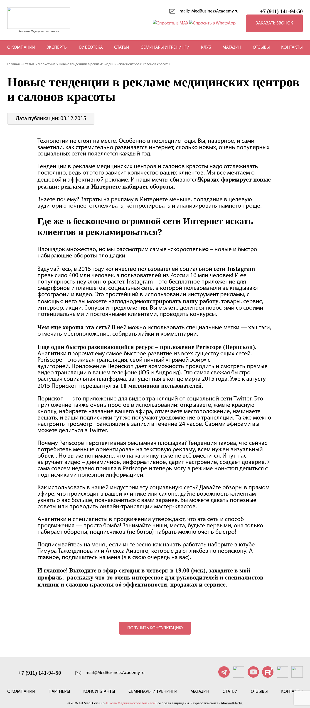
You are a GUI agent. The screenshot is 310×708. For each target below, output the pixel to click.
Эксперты (57, 47)
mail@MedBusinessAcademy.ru (209, 11)
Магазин (231, 47)
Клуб (206, 47)
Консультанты (99, 691)
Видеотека (91, 47)
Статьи (121, 47)
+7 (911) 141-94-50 (281, 11)
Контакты (292, 47)
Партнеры (59, 691)
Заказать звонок (274, 23)
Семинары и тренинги (165, 47)
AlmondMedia (232, 703)
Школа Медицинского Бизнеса (130, 703)
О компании (21, 47)
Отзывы (261, 47)
